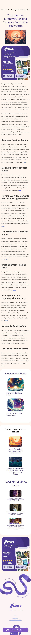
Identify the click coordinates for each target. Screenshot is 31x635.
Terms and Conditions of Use (16, 620)
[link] (8, 76)
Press (15, 616)
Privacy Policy (15, 618)
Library (3, 10)
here (25, 162)
